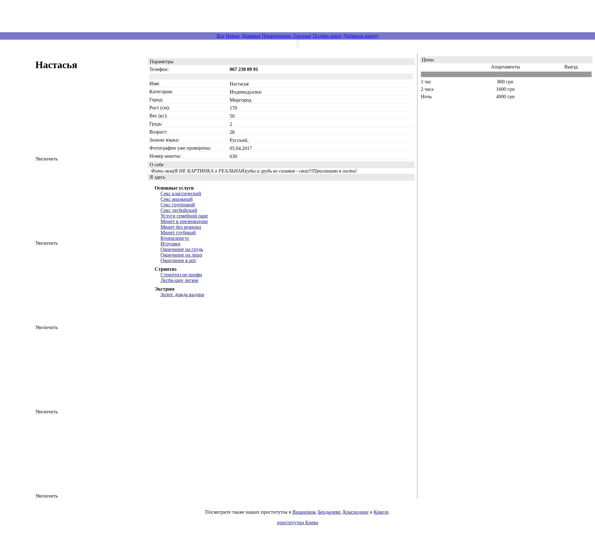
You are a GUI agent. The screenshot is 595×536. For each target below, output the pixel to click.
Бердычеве (329, 512)
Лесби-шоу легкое (179, 280)
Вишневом (304, 512)
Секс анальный (177, 199)
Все (220, 35)
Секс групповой (178, 204)
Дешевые (251, 35)
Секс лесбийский (179, 210)
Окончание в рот (178, 260)
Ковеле (381, 512)
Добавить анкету (361, 35)
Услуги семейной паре (184, 215)
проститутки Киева (297, 522)
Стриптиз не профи (181, 274)
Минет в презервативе (184, 221)
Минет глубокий (178, 232)
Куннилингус (175, 238)
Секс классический (181, 193)
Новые (233, 35)
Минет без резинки (181, 227)
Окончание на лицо (181, 254)
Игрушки (170, 243)
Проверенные (276, 35)
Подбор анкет (327, 35)
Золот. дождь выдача (182, 294)
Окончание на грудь (182, 249)
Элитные (301, 35)
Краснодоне (355, 512)
